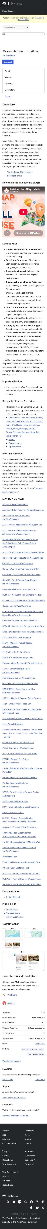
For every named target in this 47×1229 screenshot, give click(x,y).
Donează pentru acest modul (15, 1115)
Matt (5, 1176)
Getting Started (13, 897)
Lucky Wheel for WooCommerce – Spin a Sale (22, 718)
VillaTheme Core (9, 856)
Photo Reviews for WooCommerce (17, 748)
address (25, 1049)
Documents (26, 172)
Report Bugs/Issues (14, 917)
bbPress (7, 1180)
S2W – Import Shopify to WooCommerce (20, 807)
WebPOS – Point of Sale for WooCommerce (21, 879)
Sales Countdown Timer (13, 812)
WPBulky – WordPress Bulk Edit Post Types (21, 884)
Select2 (12, 439)
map (29, 1054)
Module (28, 1139)
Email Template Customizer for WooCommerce (23, 632)
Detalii (7, 71)
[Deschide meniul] (43, 3)
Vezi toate (40, 1079)
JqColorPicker (15, 447)
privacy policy (13, 492)
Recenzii (8, 77)
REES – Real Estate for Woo (15, 801)
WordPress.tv (9, 1164)
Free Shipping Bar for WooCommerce (18, 678)
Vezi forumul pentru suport (14, 1097)
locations (33, 1049)
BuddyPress (9, 1185)
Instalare (9, 84)
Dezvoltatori (7, 1160)
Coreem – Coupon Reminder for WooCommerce (23, 600)
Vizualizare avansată (11, 1061)
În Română (13, 1196)
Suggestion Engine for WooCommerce (19, 827)
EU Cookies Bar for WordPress (16, 652)
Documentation (13, 913)
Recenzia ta (7, 1079)
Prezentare (29, 1130)
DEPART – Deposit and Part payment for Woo (23, 626)
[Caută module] (28, 27)
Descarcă (8, 62)
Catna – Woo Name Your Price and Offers (21, 569)
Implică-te (29, 1151)
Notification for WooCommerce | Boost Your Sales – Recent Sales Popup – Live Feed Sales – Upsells (22, 733)
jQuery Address (15, 443)
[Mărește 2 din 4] (41, 931)
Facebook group (14, 176)
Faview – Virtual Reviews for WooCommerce (22, 663)
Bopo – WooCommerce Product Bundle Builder (23, 552)
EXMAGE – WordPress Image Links (17, 657)
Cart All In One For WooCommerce (17, 563)
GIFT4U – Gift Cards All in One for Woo (20, 683)
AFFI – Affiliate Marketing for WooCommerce (22, 525)
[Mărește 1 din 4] (19, 931)
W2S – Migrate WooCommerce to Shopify (21, 873)
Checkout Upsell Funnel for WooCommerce (21, 574)
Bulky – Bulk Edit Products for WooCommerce (22, 558)
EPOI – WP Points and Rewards (16, 637)
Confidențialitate (9, 1143)
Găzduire (6, 1139)
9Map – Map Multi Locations (15, 504)
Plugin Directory (8, 11)
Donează (30, 1160)
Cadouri (29, 1164)
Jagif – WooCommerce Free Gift (16, 704)
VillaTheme (10, 55)
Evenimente (30, 1155)
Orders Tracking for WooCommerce (18, 742)
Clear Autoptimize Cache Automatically (19, 589)
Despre (5, 1130)
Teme (27, 1135)
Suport (8, 96)
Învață (5, 1151)
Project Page (12, 909)
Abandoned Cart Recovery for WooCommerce (23, 510)
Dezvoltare (10, 90)
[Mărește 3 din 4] (19, 943)
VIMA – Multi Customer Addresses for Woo (21, 862)
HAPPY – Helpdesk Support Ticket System (21, 698)
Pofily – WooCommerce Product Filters (19, 753)
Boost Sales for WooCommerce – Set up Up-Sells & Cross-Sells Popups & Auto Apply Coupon (20, 543)
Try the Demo (13, 172)
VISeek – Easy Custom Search (15, 868)
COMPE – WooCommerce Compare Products (22, 595)
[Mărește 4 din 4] (41, 954)
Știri (4, 1135)
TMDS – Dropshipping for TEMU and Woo (21, 842)
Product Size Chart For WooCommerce (19, 777)
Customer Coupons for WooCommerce (19, 620)
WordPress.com (10, 1172)
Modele (28, 1143)
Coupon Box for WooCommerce (16, 606)
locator (41, 1049)
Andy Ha (11, 1003)
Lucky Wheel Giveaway (12, 724)
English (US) (40, 1044)
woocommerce (38, 1054)
